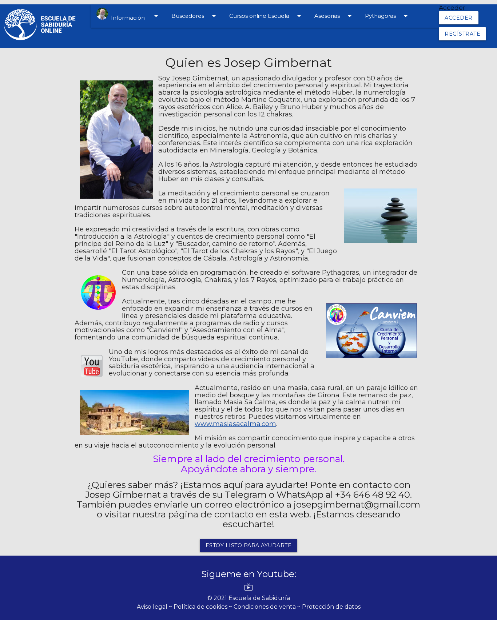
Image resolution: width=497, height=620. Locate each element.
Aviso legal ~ (155, 606)
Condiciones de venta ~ (268, 606)
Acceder (459, 18)
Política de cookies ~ (204, 606)
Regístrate (462, 34)
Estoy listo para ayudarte (249, 545)
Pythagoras (387, 16)
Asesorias (334, 16)
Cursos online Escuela (266, 16)
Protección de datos (331, 606)
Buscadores (194, 16)
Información (134, 16)
